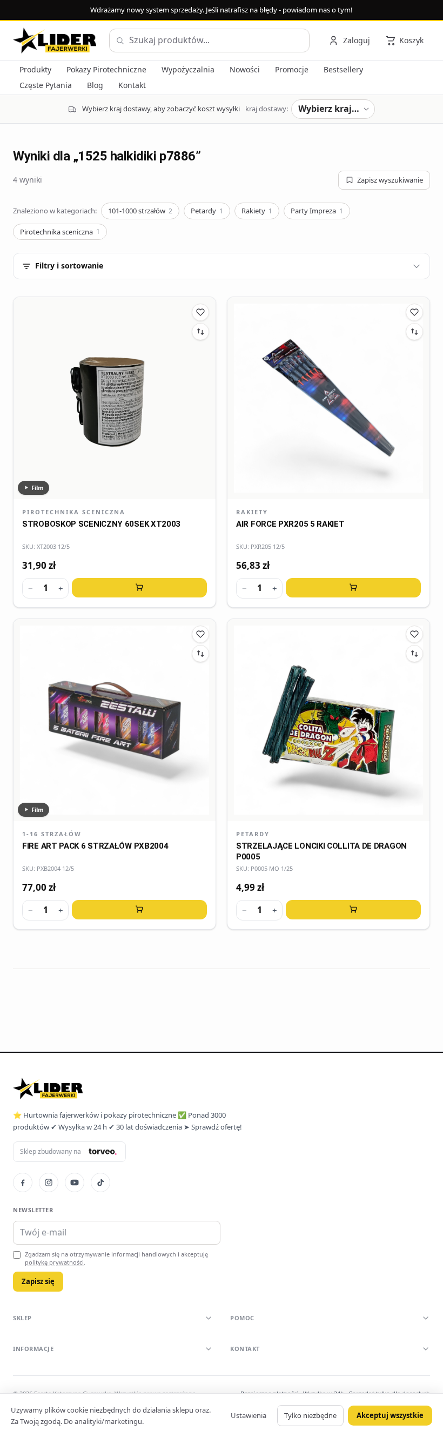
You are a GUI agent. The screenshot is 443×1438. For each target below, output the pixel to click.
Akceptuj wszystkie (390, 1415)
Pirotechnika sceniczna (60, 232)
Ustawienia (248, 1415)
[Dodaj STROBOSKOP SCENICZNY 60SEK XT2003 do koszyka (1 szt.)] (139, 587)
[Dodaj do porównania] (200, 331)
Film (37, 487)
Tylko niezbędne (310, 1415)
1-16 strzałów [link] (52, 834)
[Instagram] (48, 1182)
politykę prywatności (54, 1262)
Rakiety (256, 211)
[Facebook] (22, 1182)
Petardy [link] (253, 834)
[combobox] (209, 40)
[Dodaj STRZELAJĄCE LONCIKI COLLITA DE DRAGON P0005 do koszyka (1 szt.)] (353, 909)
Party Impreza (317, 211)
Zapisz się (38, 1281)
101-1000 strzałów (140, 211)
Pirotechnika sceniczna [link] (73, 512)
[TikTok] (100, 1182)
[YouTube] (74, 1182)
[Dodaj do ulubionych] (200, 312)
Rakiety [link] (252, 512)
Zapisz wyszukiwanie (390, 180)
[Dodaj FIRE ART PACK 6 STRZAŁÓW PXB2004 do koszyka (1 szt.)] (139, 909)
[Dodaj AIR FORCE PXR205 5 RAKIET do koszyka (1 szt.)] (353, 587)
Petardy (207, 211)
